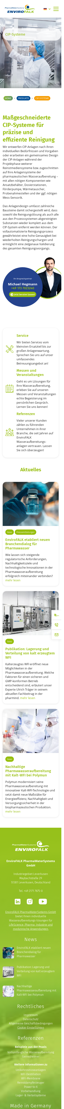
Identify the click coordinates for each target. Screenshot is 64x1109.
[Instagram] (30, 901)
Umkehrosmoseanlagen (31, 1070)
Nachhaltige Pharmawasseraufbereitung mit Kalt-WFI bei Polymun (36, 990)
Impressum (31, 1015)
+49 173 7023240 (22, 288)
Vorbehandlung (30, 1091)
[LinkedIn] (17, 901)
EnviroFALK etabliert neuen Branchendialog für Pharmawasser (27, 543)
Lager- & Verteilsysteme (31, 1095)
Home (8, 98)
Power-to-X (31, 1087)
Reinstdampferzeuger (30, 1083)
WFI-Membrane (30, 1078)
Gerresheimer (30, 1057)
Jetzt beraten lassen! (24, 294)
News (9, 532)
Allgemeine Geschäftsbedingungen (31, 1023)
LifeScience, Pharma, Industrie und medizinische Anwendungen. (31, 927)
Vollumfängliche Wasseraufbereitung (30, 1052)
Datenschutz (30, 1019)
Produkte (23, 98)
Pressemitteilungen (25, 532)
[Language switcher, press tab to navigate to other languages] (47, 9)
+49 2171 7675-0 (33, 891)
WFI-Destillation (31, 1074)
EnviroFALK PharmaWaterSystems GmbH (30, 912)
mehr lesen (12, 580)
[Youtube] (43, 901)
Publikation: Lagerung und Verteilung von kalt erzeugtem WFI (30, 653)
